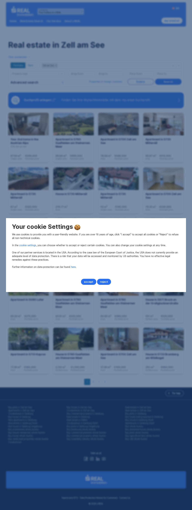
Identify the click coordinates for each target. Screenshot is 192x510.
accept (88, 281)
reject (104, 281)
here (73, 266)
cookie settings (27, 245)
